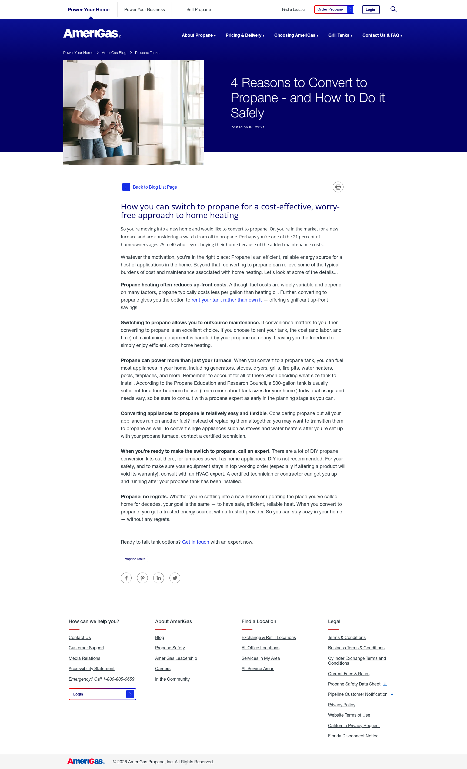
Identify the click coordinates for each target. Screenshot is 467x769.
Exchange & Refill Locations (269, 637)
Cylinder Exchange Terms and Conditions (357, 661)
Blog (159, 637)
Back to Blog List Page (155, 186)
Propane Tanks (147, 52)
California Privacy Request (354, 725)
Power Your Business (144, 9)
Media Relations (84, 658)
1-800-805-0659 (119, 678)
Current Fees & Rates (348, 673)
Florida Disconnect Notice (353, 735)
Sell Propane (198, 9)
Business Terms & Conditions (356, 647)
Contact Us (80, 637)
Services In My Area (261, 658)
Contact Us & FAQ (380, 35)
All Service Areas (258, 668)
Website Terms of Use (349, 715)
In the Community (172, 679)
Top (461, 738)
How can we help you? (94, 621)
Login (373, 10)
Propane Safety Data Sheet (357, 683)
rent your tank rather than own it (227, 300)
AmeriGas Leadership (176, 658)
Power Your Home (88, 9)
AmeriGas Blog (114, 52)
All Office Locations (260, 647)
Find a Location (294, 9)
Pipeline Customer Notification (361, 694)
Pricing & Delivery (243, 35)
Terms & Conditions (347, 637)
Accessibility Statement (92, 668)
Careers (163, 668)
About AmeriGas (173, 621)
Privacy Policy (341, 704)
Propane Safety (170, 647)
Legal (334, 621)
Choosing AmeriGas (294, 35)
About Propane (197, 35)
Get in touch (195, 542)
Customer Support (86, 647)
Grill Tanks (338, 35)
